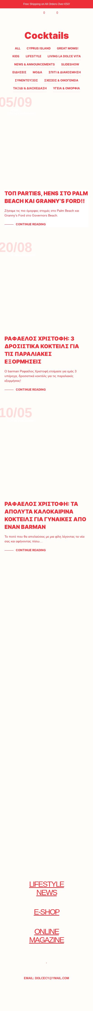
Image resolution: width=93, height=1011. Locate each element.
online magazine (46, 935)
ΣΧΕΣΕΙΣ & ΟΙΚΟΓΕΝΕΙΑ (61, 80)
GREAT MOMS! (67, 48)
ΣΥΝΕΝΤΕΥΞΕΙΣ (26, 80)
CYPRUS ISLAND (39, 48)
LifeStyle (33, 56)
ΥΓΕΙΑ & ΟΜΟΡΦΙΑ (66, 88)
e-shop (46, 912)
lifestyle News (46, 888)
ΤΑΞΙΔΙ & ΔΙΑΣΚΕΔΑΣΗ (30, 88)
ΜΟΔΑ (37, 72)
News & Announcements (34, 64)
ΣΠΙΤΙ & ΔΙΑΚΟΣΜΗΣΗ (65, 72)
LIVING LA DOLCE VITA (64, 56)
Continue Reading (31, 224)
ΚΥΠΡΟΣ (15, 110)
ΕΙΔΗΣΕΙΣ (19, 72)
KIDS (15, 56)
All (17, 48)
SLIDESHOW (70, 64)
